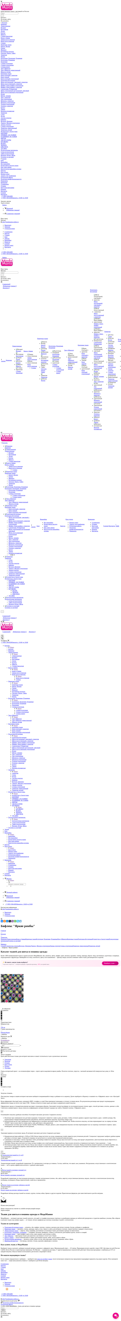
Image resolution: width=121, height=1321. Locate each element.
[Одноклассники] (4, 921)
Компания (11, 863)
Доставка (7, 1068)
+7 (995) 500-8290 (7, 196)
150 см (3, 1027)
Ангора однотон (14, 946)
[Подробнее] (1, 1168)
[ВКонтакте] (2, 921)
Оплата (7, 1066)
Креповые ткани (17, 727)
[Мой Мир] (7, 921)
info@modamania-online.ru (10, 222)
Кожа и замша (9, 1237)
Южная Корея (5, 1032)
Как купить (12, 850)
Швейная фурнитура (11, 1241)
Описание (8, 1059)
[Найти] (2, 15)
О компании (5, 1264)
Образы (3, 1270)
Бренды (3, 1265)
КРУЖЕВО (19, 809)
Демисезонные (17, 656)
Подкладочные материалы (20, 821)
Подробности (5, 1040)
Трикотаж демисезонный (81, 946)
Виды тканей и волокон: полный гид (13, 1175)
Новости (3, 1274)
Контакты (4, 1279)
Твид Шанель (9, 1236)
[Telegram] (20, 921)
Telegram (7, 227)
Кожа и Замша (16, 671)
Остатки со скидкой (14, 941)
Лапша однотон (55, 946)
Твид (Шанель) (17, 719)
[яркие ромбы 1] (12, 1002)
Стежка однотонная (66, 946)
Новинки (4, 939)
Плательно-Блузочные (19, 737)
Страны (3, 1267)
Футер (7, 946)
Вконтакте (8, 225)
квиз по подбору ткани (44, 1259)
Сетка (3, 946)
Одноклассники (10, 228)
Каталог (11, 649)
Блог (2, 1269)
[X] (10, 921)
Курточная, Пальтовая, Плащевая (22, 702)
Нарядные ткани (17, 685)
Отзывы (7, 1063)
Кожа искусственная (22, 678)
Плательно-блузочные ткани (14, 1227)
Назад (12, 647)
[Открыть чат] (116, 1316)
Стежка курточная (22, 710)
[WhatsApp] (15, 921)
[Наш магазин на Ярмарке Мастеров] (7, 1289)
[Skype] (18, 921)
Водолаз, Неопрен (25, 946)
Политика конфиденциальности (13, 1303)
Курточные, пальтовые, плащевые (15, 1232)
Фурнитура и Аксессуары (20, 795)
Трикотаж (15, 773)
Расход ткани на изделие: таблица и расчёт (14, 1190)
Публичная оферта (7, 1304)
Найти (3, 1310)
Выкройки (11, 836)
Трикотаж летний (94, 946)
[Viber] (12, 921)
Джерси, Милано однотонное (40, 946)
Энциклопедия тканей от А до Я (11, 1160)
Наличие (7, 1061)
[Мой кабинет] (1, 614)
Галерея (3, 1276)
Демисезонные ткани (11, 1231)
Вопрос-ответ (5, 1277)
